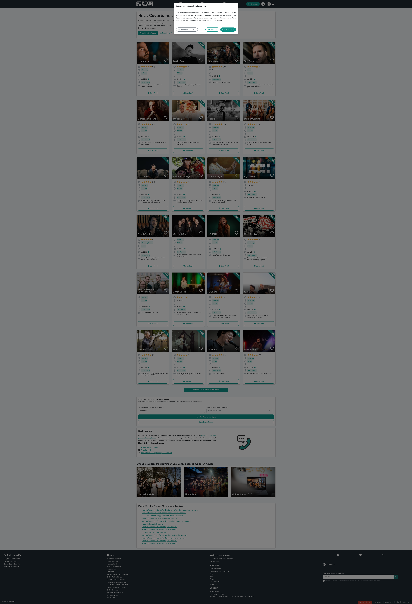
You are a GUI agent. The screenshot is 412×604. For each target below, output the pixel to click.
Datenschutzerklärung (213, 20)
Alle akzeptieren (228, 29)
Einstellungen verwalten (186, 29)
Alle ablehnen (212, 29)
